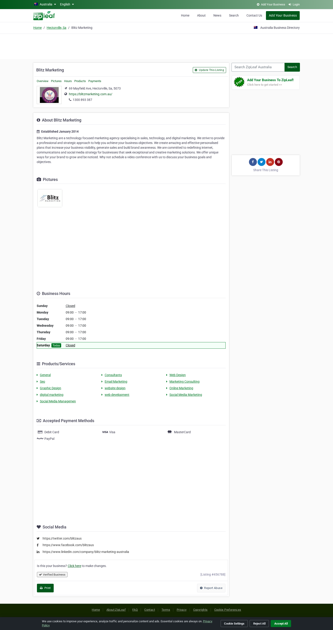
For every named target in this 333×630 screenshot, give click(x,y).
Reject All (259, 623)
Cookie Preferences (227, 609)
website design (115, 388)
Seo (42, 381)
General (45, 375)
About (201, 15)
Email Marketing (116, 381)
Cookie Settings (234, 623)
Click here (74, 566)
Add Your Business (283, 15)
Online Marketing (181, 388)
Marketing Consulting (184, 381)
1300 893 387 (82, 100)
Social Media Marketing (185, 394)
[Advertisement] (166, 46)
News (217, 15)
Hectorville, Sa (56, 27)
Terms (166, 609)
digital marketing (51, 394)
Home (185, 15)
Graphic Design (50, 388)
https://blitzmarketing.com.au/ (90, 94)
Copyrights (200, 609)
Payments (94, 81)
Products (80, 81)
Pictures (56, 81)
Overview (42, 81)
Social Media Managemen (58, 401)
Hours (68, 81)
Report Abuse (212, 588)
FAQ (135, 609)
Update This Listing (211, 70)
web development (117, 394)
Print (47, 588)
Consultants (113, 375)
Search (234, 15)
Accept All (281, 623)
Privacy (182, 609)
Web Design (177, 375)
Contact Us (254, 15)
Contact (149, 609)
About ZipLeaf (116, 609)
